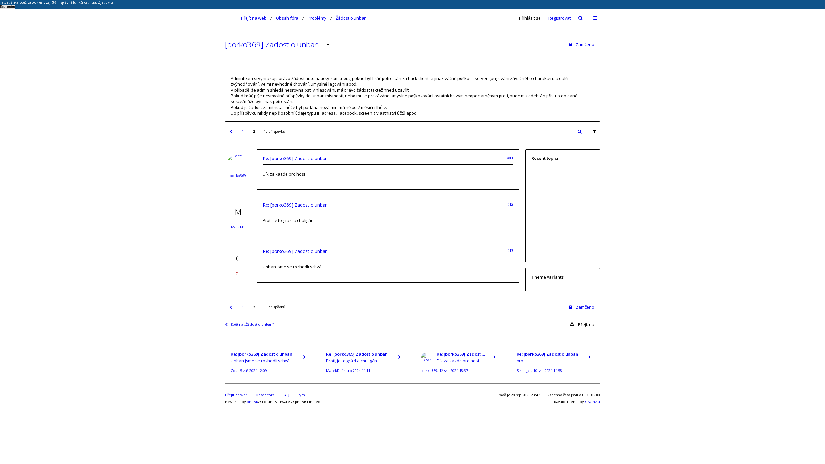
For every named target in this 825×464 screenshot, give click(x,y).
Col (238, 273)
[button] (231, 131)
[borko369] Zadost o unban (272, 44)
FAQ (285, 394)
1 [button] (243, 131)
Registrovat (559, 18)
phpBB (252, 401)
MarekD (238, 227)
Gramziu (592, 401)
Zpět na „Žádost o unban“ (252, 324)
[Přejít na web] (229, 18)
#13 (510, 250)
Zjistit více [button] (105, 2)
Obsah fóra (287, 18)
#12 (510, 204)
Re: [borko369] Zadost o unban (295, 158)
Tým (301, 394)
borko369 (238, 175)
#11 (510, 157)
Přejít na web (254, 18)
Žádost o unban (351, 18)
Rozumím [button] (7, 7)
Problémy (317, 18)
